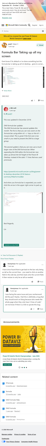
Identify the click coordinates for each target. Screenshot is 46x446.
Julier (19, 394)
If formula (9, 383)
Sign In (41, 25)
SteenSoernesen (22, 386)
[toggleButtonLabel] (42, 31)
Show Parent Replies (7, 259)
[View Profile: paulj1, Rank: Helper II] (4, 45)
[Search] (29, 25)
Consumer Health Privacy (29, 441)
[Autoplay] (19, 367)
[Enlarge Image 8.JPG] (23, 202)
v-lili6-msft (12, 108)
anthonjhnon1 (21, 403)
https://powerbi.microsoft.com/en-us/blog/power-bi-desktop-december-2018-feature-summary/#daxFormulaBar (22, 174)
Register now (7, 18)
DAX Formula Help (13, 400)
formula (9, 391)
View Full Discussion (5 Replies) (13, 255)
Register (34, 25)
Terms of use (32, 434)
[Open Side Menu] (3, 25)
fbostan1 (17, 411)
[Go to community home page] (16, 25)
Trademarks (5, 438)
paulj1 (10, 44)
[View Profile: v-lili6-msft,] (6, 109)
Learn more (27, 38)
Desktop (6, 31)
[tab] (22, 367)
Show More (7, 91)
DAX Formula (11, 408)
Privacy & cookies (20, 434)
